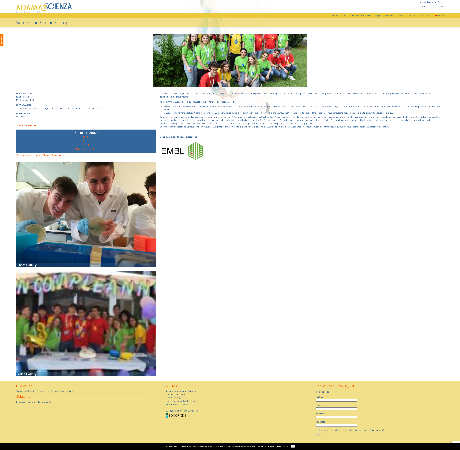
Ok (293, 446)
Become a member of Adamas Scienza (33, 402)
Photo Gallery (27, 265)
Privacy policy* (377, 430)
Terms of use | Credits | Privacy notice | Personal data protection (44, 391)
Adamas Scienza (44, 6)
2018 (86, 141)
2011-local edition (86, 149)
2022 (86, 137)
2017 (86, 145)
